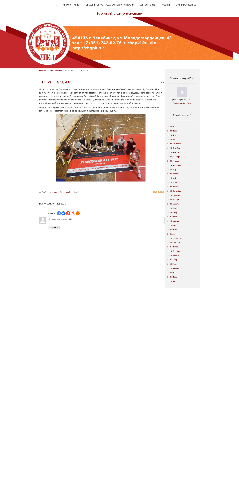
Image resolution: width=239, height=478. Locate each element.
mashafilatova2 (61, 192)
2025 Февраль (173, 212)
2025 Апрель (173, 221)
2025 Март (172, 216)
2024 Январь (173, 161)
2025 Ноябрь (173, 247)
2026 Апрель (173, 268)
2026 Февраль (173, 259)
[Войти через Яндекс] (68, 213)
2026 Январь (173, 255)
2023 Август (172, 139)
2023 (50, 70)
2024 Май (171, 178)
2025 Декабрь (173, 251)
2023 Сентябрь (174, 143)
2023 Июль (172, 135)
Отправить (53, 227)
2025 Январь (173, 208)
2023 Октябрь (173, 148)
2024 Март (172, 169)
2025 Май (171, 225)
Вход (189, 103)
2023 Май (171, 126)
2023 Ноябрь (173, 152)
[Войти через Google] (73, 213)
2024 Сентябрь (174, 191)
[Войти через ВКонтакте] (63, 213)
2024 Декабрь (173, 204)
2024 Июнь (172, 182)
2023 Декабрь (173, 156)
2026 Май (171, 272)
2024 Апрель (173, 173)
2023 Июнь (172, 131)
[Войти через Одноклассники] (78, 213)
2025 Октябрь (173, 242)
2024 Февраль (174, 165)
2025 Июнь (172, 229)
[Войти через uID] (59, 213)
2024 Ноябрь (173, 199)
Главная (42, 70)
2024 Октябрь (173, 195)
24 (66, 70)
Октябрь (59, 70)
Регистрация (179, 103)
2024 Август (173, 186)
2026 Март (172, 264)
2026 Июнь (172, 277)
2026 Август (172, 281)
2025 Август (172, 234)
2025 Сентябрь (174, 238)
